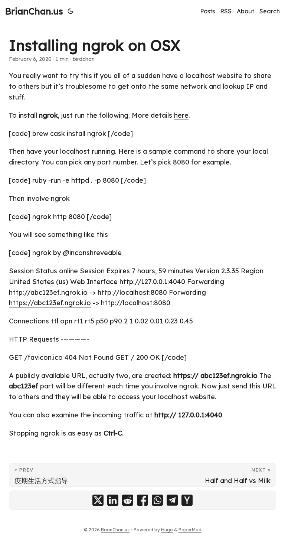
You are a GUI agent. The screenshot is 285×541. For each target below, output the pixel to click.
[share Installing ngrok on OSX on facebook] (142, 500)
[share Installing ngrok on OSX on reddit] (127, 500)
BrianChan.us (34, 11)
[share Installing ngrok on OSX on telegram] (172, 500)
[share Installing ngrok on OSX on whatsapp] (157, 500)
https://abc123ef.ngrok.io (50, 303)
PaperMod (190, 529)
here (181, 115)
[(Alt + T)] (70, 11)
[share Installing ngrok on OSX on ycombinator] (187, 500)
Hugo (167, 529)
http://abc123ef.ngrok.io (48, 292)
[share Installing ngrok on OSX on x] (98, 500)
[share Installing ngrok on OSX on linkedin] (112, 500)
